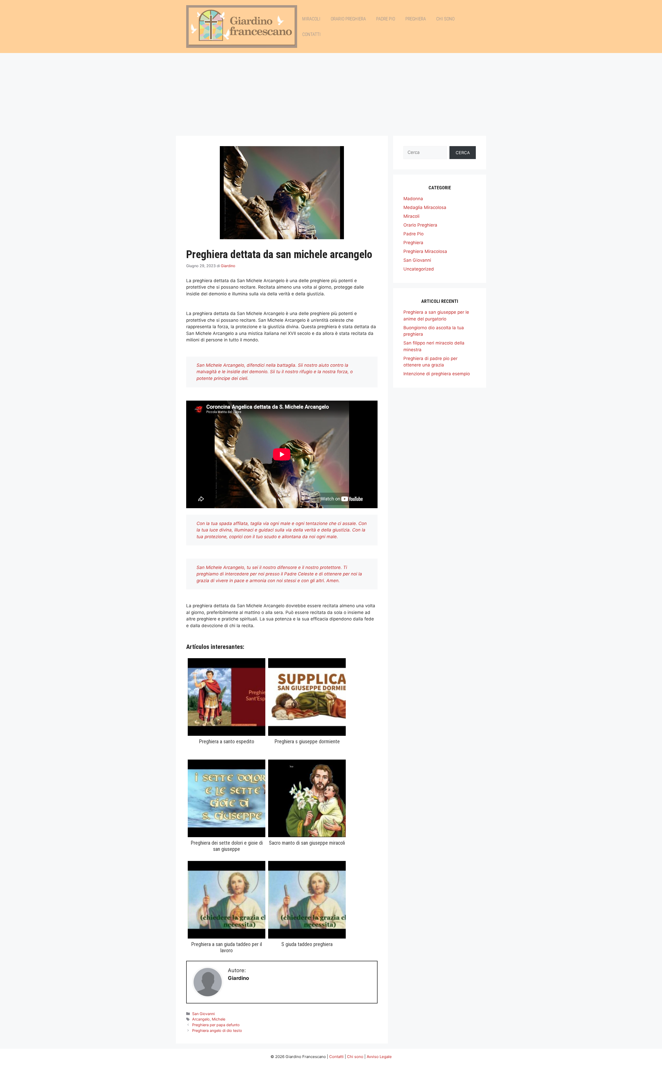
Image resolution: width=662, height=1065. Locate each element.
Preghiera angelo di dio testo (217, 1030)
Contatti (311, 34)
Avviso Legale (379, 1056)
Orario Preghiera (348, 18)
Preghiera (415, 18)
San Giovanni (203, 1013)
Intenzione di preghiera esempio (436, 373)
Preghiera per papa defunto (216, 1025)
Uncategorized (418, 269)
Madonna (413, 198)
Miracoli (311, 18)
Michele (218, 1019)
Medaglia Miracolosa (424, 207)
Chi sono (445, 18)
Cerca (463, 152)
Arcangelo (201, 1019)
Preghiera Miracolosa (425, 251)
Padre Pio (385, 18)
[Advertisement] (331, 92)
